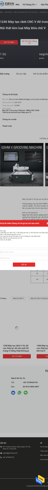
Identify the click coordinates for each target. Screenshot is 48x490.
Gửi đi (24, 265)
